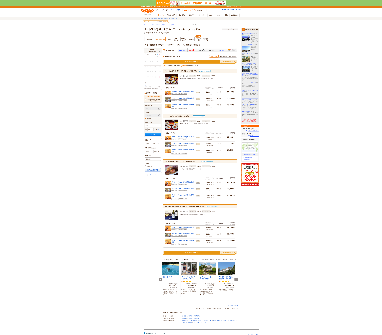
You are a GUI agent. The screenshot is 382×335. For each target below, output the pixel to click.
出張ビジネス (154, 18)
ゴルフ (218, 15)
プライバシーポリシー (253, 334)
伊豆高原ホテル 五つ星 (248, 53)
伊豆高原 (157, 24)
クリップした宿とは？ (253, 130)
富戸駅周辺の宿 (246, 159)
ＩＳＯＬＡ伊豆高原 (247, 44)
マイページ (238, 9)
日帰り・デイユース (172, 18)
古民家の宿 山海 (246, 111)
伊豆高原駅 (197, 316)
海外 (226, 15)
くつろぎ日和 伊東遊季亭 (248, 104)
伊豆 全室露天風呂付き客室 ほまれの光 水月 (250, 64)
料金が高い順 (232, 56)
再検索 (153, 134)
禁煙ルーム (149, 166)
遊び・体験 (182, 15)
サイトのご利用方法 (226, 6)
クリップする (230, 29)
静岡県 (152, 24)
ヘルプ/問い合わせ (236, 6)
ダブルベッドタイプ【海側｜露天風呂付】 (183, 91)
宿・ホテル (146, 24)
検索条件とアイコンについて (155, 174)
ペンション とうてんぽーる (249, 82)
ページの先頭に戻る (233, 306)
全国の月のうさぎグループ (189, 320)
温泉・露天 (160, 18)
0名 (158, 129)
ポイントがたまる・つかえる (150, 21)
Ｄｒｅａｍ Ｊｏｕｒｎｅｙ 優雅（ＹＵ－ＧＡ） (250, 98)
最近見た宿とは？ (254, 136)
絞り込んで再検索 (152, 170)
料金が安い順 (223, 56)
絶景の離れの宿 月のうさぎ (221, 320)
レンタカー (202, 15)
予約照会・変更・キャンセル (228, 9)
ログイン (172, 10)
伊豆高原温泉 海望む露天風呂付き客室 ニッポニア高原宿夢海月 (250, 74)
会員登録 (178, 10)
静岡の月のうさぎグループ (205, 320)
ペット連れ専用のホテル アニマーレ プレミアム (178, 24)
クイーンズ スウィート (199, 322)
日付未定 (148, 118)
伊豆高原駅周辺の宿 (247, 157)
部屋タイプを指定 (150, 143)
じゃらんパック (171, 15)
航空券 (210, 15)
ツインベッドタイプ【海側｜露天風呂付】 (183, 98)
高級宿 (165, 18)
